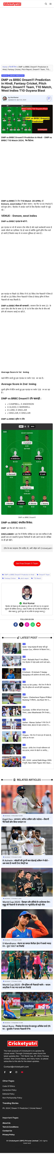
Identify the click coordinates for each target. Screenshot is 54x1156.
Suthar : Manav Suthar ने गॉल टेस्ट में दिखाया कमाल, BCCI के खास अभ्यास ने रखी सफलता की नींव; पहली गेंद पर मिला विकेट (36, 725)
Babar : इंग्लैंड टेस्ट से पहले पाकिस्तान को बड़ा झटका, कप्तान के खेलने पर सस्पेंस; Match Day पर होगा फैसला (36, 750)
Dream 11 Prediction (20, 1108)
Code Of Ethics (9, 1086)
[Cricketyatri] (12, 3)
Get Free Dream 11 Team (27, 563)
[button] (46, 3)
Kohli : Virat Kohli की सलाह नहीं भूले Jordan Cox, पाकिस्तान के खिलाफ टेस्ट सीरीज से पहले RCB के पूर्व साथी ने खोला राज (36, 649)
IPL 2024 (6, 1108)
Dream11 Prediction (16, 75)
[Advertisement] (27, 37)
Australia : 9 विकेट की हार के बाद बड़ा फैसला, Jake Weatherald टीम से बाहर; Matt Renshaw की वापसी (36, 712)
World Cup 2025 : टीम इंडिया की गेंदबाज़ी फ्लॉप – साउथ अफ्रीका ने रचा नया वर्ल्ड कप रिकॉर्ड (26, 986)
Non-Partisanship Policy (12, 1098)
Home (5, 67)
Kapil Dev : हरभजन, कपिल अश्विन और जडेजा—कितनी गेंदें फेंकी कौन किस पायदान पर (26, 820)
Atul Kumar (14, 97)
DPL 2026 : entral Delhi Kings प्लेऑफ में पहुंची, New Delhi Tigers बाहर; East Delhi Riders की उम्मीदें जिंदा (36, 762)
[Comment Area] (49, 98)
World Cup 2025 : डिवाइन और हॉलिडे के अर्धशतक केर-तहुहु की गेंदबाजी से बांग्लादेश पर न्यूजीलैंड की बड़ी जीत (27, 903)
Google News (20, 1147)
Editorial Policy (8, 1094)
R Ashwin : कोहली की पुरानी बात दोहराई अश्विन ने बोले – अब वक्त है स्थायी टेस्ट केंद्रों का (26, 862)
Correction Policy (9, 1090)
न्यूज (24, 644)
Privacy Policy (33, 1147)
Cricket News (35, 1108)
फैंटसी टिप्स (12, 67)
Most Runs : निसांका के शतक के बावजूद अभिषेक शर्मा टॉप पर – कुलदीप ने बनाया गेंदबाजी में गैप (26, 1027)
